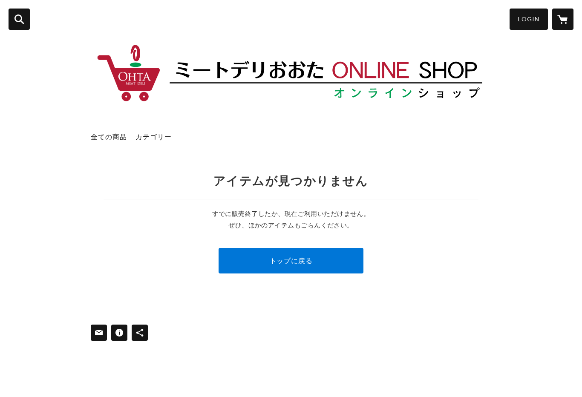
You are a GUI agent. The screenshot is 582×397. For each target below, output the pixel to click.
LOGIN (528, 19)
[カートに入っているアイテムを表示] (562, 19)
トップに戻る (291, 260)
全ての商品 (109, 136)
